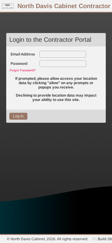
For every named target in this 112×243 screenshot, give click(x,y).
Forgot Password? (23, 70)
